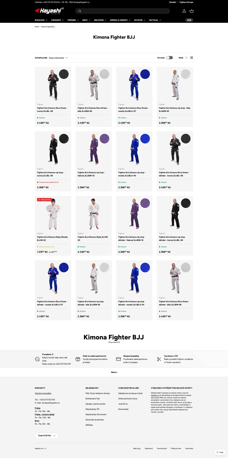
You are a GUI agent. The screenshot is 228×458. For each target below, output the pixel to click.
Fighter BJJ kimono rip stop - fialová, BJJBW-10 (91, 174)
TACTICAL (153, 20)
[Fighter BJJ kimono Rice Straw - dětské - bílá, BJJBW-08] (175, 278)
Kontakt (172, 2)
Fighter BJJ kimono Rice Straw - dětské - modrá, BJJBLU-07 (52, 303)
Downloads (123, 409)
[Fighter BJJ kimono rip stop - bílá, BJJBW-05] (175, 85)
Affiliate (89, 425)
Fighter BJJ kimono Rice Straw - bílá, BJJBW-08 (93, 109)
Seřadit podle (41, 57)
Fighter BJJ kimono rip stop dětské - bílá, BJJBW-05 (91, 303)
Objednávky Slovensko (96, 414)
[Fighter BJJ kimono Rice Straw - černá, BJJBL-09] (53, 85)
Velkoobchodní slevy (127, 398)
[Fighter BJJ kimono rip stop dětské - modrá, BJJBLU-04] (134, 278)
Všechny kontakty (43, 393)
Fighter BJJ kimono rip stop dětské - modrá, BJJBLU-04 (131, 303)
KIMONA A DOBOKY (119, 20)
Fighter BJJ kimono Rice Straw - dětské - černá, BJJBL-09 (174, 174)
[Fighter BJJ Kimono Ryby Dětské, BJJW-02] (53, 214)
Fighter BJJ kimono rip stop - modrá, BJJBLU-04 (132, 174)
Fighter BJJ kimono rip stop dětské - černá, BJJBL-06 (172, 238)
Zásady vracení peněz (95, 403)
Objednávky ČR (92, 409)
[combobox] (122, 11)
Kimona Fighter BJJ (48, 27)
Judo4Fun (123, 403)
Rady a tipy (137, 448)
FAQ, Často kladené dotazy (98, 393)
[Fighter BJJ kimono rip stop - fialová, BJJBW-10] (94, 149)
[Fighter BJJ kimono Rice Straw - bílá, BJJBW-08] (94, 85)
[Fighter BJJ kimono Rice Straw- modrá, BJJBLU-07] (134, 85)
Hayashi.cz (155, 395)
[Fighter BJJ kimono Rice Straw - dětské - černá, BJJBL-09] (175, 149)
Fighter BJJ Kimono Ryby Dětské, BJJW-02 (52, 238)
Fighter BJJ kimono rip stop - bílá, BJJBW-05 (174, 109)
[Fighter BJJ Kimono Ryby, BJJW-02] (94, 214)
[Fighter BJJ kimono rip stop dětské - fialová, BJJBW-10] (134, 214)
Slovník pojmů (162, 448)
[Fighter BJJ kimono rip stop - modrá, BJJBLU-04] (134, 149)
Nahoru (114, 372)
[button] (191, 11)
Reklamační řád (93, 398)
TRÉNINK (71, 20)
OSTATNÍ (138, 20)
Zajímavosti (149, 448)
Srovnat (161, 57)
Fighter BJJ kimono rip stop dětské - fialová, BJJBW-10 (131, 238)
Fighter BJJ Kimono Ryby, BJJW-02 (93, 238)
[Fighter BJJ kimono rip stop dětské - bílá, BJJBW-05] (94, 278)
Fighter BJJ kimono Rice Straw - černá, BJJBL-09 (52, 109)
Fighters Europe (186, 2)
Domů (37, 27)
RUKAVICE (40, 20)
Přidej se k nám (176, 448)
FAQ (91, 2)
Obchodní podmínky (95, 419)
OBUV (85, 20)
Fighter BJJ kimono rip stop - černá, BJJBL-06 (50, 174)
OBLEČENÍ (99, 20)
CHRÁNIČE (56, 20)
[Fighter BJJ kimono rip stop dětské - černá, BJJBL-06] (175, 214)
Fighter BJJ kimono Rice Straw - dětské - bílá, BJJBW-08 (174, 303)
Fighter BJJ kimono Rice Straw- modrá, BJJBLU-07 (133, 109)
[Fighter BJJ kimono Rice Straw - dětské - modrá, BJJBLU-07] (53, 278)
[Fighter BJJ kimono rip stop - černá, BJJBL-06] (53, 149)
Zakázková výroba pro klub (130, 393)
